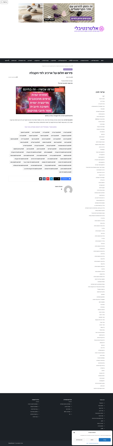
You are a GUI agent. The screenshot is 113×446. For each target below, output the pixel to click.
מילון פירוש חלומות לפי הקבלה (62, 152)
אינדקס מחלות (102, 114)
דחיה (92, 440)
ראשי (102, 60)
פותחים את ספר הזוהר (100, 332)
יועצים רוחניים (67, 406)
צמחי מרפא (102, 355)
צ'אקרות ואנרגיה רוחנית (100, 352)
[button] (74, 432)
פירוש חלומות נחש (15, 162)
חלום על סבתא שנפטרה (64, 145)
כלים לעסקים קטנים (100, 200)
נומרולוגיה (102, 304)
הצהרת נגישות (100, 423)
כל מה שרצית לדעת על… (99, 197)
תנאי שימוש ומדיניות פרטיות (93, 443)
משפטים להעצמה (34, 406)
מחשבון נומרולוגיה (34, 411)
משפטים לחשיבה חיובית (33, 404)
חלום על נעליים (35, 142)
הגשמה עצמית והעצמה (100, 144)
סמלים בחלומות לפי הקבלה (33, 152)
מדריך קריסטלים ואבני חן (100, 205)
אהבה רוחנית (102, 98)
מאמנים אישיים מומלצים (100, 202)
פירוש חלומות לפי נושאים (48, 162)
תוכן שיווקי (13, 60)
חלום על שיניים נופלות (64, 149)
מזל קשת (103, 263)
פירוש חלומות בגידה (55, 155)
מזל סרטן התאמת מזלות (100, 256)
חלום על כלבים (46, 139)
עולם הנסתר (102, 330)
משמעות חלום (47, 152)
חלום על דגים (35, 132)
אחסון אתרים (100, 426)
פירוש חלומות (67, 155)
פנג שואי (103, 345)
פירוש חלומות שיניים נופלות (20, 165)
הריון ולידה (102, 180)
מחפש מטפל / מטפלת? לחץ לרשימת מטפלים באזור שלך (40, 127)
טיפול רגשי (68, 409)
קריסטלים (103, 368)
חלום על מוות (14, 139)
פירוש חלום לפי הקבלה (17, 152)
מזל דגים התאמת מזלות (100, 236)
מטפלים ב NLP (67, 411)
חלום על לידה (24, 139)
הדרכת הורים (102, 147)
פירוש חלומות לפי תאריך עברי (30, 162)
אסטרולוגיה (102, 124)
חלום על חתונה (33, 135)
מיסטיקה (54, 60)
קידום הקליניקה (101, 363)
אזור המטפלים (22, 60)
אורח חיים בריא (101, 103)
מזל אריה (103, 218)
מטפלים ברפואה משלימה (65, 404)
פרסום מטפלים (101, 350)
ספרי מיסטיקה (102, 317)
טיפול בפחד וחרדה (101, 190)
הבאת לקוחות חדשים (100, 142)
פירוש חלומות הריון (41, 155)
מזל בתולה (102, 223)
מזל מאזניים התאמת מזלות (99, 251)
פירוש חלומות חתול (15, 155)
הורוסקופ (37, 60)
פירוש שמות (102, 342)
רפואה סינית (102, 378)
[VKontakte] (44, 178)
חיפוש (6, 60)
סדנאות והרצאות (101, 309)
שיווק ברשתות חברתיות (100, 383)
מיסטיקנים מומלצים (101, 296)
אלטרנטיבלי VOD (74, 60)
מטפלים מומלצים (101, 281)
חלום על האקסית (66, 135)
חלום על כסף (35, 139)
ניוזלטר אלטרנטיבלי (99, 413)
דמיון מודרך (102, 139)
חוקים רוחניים (102, 187)
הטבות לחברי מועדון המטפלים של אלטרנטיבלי (95, 167)
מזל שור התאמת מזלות (100, 271)
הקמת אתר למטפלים (100, 177)
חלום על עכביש (50, 145)
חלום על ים (22, 135)
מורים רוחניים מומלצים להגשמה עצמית (97, 215)
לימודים (30, 60)
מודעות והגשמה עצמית (100, 210)
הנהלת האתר (68, 77)
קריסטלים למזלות (34, 414)
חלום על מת (67, 142)
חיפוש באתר (100, 405)
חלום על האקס (24, 132)
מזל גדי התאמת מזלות (100, 230)
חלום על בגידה (56, 132)
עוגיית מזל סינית (34, 409)
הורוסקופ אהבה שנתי (100, 152)
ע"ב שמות (103, 327)
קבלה (104, 440)
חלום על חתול (43, 135)
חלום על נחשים (46, 142)
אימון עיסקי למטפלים (100, 111)
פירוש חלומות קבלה (50, 165)
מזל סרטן (103, 253)
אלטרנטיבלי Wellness (100, 119)
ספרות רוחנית (102, 312)
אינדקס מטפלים (63, 60)
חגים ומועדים (102, 185)
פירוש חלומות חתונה (65, 159)
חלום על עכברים (39, 145)
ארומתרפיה (102, 131)
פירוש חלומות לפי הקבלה (21, 159)
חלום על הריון (54, 135)
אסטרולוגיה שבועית (101, 129)
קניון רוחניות (46, 60)
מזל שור (103, 269)
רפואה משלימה (95, 60)
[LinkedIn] (51, 178)
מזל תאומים (102, 274)
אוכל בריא (102, 101)
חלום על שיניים (27, 145)
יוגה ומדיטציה (102, 195)
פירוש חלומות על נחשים (64, 165)
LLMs (102, 428)
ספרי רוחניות (102, 324)
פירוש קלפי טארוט (101, 337)
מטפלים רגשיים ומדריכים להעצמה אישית (96, 286)
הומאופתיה (102, 149)
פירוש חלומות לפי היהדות (37, 159)
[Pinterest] (47, 178)
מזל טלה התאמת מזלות (100, 246)
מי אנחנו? (101, 403)
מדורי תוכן (101, 410)
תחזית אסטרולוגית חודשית (99, 388)
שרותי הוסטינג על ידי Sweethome (15, 443)
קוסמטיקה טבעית (101, 357)
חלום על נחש (57, 142)
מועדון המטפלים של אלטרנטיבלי (98, 213)
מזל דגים (103, 233)
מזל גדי (103, 228)
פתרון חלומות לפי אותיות (51, 168)
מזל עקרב (102, 258)
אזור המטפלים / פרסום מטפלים (98, 106)
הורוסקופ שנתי (102, 162)
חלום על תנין (30, 149)
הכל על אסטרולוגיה (100, 169)
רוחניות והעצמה (85, 60)
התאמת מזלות (102, 182)
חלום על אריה (66, 132)
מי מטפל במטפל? (101, 289)
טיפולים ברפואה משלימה (100, 192)
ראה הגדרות (79, 440)
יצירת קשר (101, 408)
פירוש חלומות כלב (51, 159)
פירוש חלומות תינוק (65, 168)
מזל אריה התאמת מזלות (100, 220)
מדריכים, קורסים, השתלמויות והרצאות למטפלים (95, 208)
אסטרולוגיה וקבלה (101, 126)
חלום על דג (45, 132)
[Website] (61, 189)
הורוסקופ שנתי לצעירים (100, 164)
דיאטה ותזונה (102, 136)
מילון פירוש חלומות (60, 66)
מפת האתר (101, 415)
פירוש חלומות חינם (28, 155)
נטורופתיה (102, 307)
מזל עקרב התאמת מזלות (99, 261)
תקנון (87, 443)
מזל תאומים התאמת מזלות (99, 276)
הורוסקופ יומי (102, 154)
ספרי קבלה (102, 322)
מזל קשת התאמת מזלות (100, 266)
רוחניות (103, 370)
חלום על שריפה (52, 149)
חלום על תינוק (40, 149)
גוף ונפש (103, 134)
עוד (69, 414)
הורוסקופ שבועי (101, 157)
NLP (104, 96)
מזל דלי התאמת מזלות (100, 241)
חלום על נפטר (23, 142)
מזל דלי (103, 238)
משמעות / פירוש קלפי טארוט (99, 299)
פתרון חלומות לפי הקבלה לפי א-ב (32, 168)
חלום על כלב (56, 139)
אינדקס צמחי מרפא (101, 116)
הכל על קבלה (102, 175)
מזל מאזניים (102, 248)
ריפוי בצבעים (102, 373)
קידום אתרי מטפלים (101, 360)
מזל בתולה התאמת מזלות (99, 225)
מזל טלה (103, 243)
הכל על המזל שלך (101, 172)
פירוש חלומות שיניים (36, 165)
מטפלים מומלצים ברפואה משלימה (98, 284)
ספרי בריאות (102, 314)
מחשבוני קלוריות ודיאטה (100, 279)
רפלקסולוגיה (102, 380)
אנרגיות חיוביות (101, 121)
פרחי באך (103, 347)
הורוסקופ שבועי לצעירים (100, 159)
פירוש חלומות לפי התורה (64, 162)
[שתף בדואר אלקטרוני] (40, 178)
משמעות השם (102, 302)
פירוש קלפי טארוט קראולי (99, 340)
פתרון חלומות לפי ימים (64, 172)
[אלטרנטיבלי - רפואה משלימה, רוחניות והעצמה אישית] (89, 29)
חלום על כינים (66, 139)
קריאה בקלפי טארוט (100, 365)
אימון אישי (103, 108)
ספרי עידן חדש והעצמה (100, 319)
